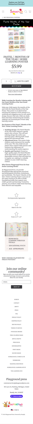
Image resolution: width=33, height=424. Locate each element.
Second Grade (16, 353)
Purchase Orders (16, 331)
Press (16, 310)
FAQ (16, 313)
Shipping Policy (16, 321)
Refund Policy (16, 324)
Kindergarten (16, 346)
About (16, 306)
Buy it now (16, 86)
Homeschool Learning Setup (16, 367)
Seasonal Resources (16, 364)
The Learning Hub (16, 371)
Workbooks (16, 360)
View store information (15, 94)
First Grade (16, 349)
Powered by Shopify (20, 414)
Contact (16, 303)
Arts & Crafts (16, 339)
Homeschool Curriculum (16, 356)
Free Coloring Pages (16, 335)
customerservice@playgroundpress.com (16, 383)
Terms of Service (16, 328)
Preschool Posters (12, 17)
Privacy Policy (16, 317)
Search (16, 299)
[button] (3, 12)
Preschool (16, 342)
